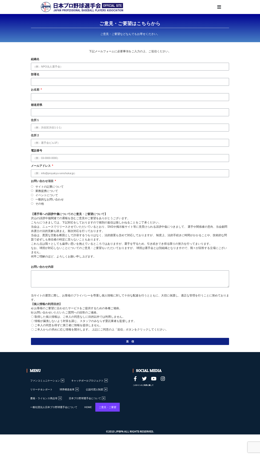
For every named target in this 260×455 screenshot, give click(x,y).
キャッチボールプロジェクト (87, 380)
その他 (39, 203)
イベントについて (46, 195)
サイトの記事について (49, 186)
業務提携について (46, 190)
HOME (88, 407)
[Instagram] (162, 378)
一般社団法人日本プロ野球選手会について (53, 407)
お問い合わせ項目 (42, 180)
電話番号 (36, 150)
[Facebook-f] (135, 378)
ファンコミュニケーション (45, 380)
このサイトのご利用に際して (143, 385)
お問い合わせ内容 (42, 266)
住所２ (35, 135)
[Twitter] (144, 378)
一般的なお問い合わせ (49, 199)
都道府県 (36, 104)
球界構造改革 (67, 389)
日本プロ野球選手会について (85, 398)
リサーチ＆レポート (41, 389)
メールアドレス (41, 165)
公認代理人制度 (94, 389)
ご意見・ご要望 (107, 407)
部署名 (35, 74)
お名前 (35, 89)
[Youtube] (153, 378)
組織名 (35, 59)
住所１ (35, 120)
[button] (204, 7)
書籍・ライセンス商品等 (43, 398)
